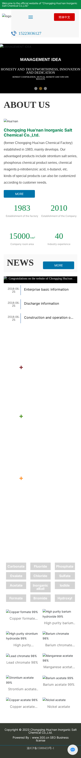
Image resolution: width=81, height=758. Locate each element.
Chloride (40, 576)
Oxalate (16, 576)
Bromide (40, 598)
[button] (35, 88)
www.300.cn (40, 737)
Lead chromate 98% (22, 662)
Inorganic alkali (40, 587)
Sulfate (65, 576)
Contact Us (27, 442)
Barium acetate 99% (59, 684)
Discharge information (41, 303)
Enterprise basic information (46, 289)
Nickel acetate (58, 707)
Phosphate (65, 566)
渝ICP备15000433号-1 (40, 748)
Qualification (29, 336)
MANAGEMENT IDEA (40, 59)
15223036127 (29, 33)
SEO (53, 737)
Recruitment (29, 393)
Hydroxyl (65, 598)
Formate (16, 598)
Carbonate (16, 566)
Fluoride (40, 566)
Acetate (16, 585)
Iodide (65, 585)
